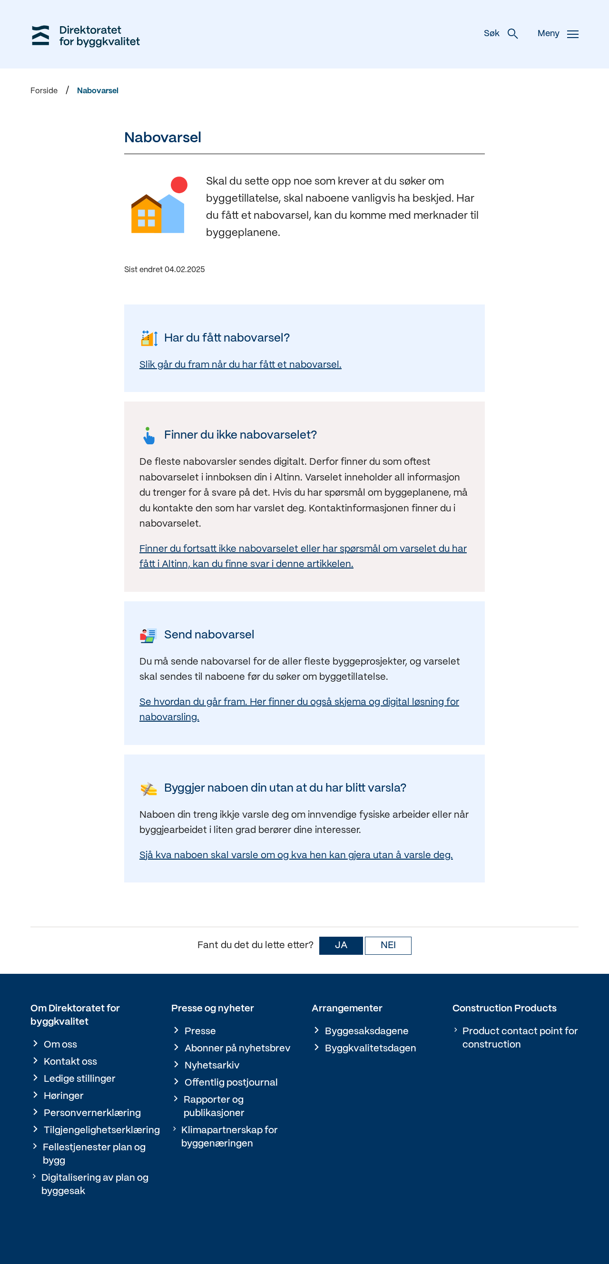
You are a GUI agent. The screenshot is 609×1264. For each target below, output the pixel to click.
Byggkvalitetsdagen (370, 1048)
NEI (388, 945)
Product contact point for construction (520, 1038)
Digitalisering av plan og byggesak (94, 1185)
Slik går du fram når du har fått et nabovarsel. (240, 365)
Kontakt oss (70, 1062)
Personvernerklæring (92, 1113)
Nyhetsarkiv (212, 1065)
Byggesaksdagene (367, 1031)
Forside (44, 91)
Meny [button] (549, 34)
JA (341, 945)
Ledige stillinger (80, 1079)
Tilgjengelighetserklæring (102, 1130)
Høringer (64, 1096)
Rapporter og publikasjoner (214, 1107)
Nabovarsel (97, 91)
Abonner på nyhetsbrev (238, 1048)
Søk (492, 34)
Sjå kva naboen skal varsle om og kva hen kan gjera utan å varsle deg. (296, 855)
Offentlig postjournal (231, 1083)
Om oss (60, 1044)
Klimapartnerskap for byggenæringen (229, 1137)
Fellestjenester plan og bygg (94, 1154)
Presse (200, 1031)
